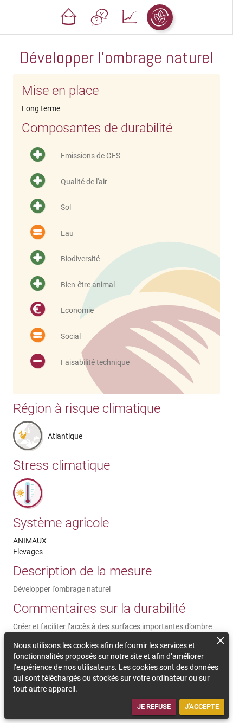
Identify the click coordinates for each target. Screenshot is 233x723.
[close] (220, 640)
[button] (69, 17)
